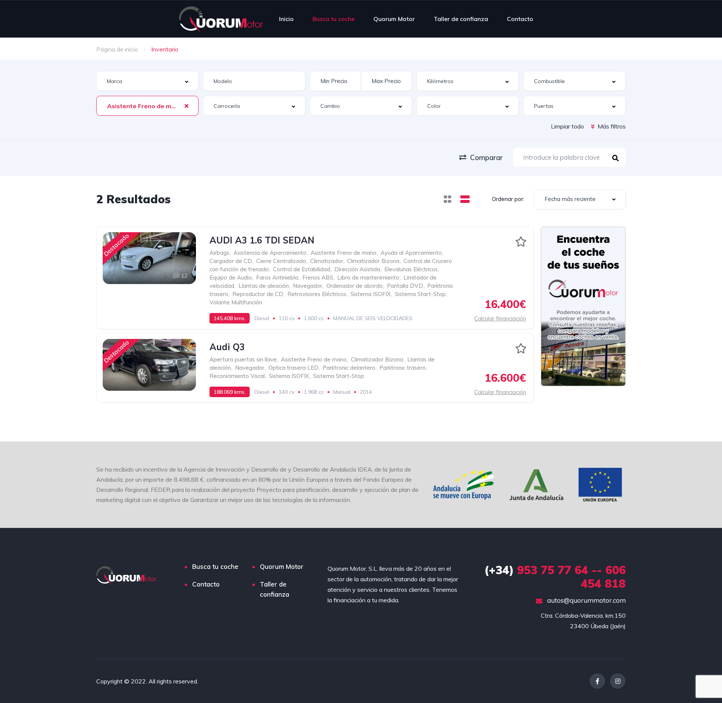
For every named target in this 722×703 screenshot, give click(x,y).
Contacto (520, 19)
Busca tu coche (333, 19)
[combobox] (147, 81)
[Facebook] (597, 681)
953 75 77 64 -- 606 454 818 (555, 577)
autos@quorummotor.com (586, 600)
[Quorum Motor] (221, 19)
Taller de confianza (461, 19)
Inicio (286, 19)
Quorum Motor (394, 19)
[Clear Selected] (186, 105)
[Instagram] (617, 681)
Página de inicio (117, 49)
